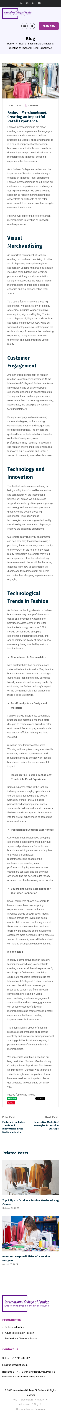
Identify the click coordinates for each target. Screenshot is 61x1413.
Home (10, 43)
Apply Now (49, 25)
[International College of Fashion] (16, 13)
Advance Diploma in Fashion (19, 1332)
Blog (20, 43)
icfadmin (33, 105)
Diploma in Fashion (14, 1327)
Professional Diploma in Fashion (21, 1338)
